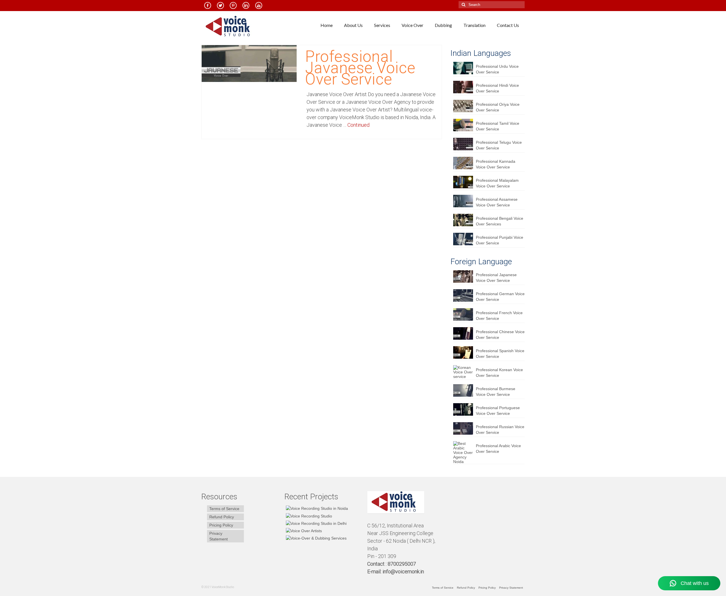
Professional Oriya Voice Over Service (498, 107)
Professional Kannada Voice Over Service (495, 164)
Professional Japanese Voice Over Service (496, 277)
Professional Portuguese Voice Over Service (498, 410)
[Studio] (303, 531)
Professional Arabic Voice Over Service (498, 448)
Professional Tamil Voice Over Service (497, 126)
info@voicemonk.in (403, 571)
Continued (358, 125)
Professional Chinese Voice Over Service (500, 334)
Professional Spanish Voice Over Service (500, 353)
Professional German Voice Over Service (500, 296)
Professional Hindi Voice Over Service (497, 88)
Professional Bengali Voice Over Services (499, 221)
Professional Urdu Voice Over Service (497, 69)
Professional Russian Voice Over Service (500, 429)
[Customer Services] (316, 508)
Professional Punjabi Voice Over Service (499, 240)
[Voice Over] (315, 538)
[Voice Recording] (315, 523)
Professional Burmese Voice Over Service (495, 391)
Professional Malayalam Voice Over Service (497, 183)
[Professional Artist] (308, 516)
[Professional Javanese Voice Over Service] (249, 63)
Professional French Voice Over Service (499, 315)
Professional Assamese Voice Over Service (497, 202)
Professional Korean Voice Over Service (499, 372)
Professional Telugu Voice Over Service (499, 145)
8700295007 (402, 564)
